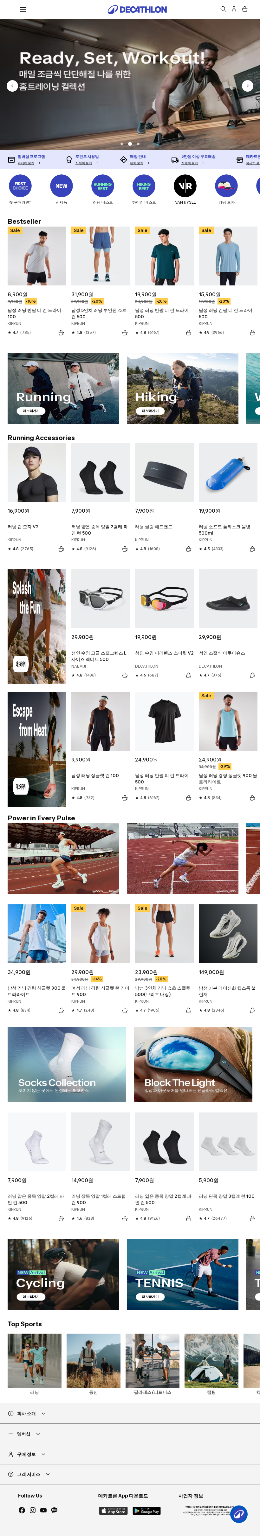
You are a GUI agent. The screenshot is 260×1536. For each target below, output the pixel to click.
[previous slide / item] (12, 86)
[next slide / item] (247, 86)
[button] (121, 144)
